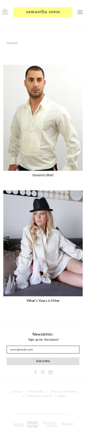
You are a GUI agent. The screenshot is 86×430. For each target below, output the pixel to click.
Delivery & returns (39, 396)
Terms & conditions (63, 391)
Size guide (36, 391)
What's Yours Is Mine (43, 300)
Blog (62, 396)
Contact (17, 391)
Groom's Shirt (43, 175)
